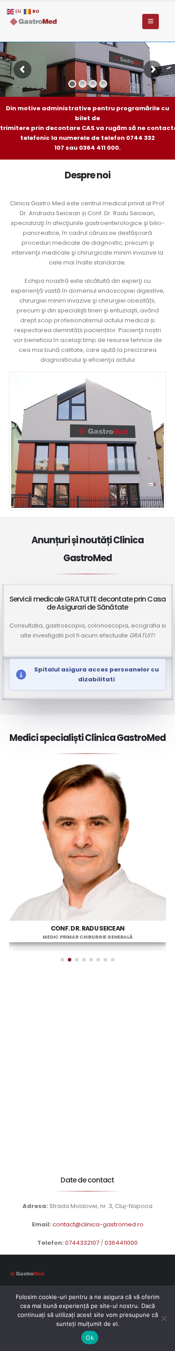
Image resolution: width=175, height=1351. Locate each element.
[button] (62, 960)
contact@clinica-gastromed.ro (98, 1224)
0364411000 (121, 1242)
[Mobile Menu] (150, 21)
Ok (90, 1337)
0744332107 (82, 1242)
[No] (163, 1318)
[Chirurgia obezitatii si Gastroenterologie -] (33, 21)
